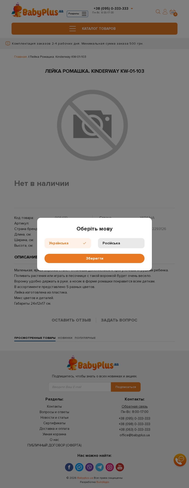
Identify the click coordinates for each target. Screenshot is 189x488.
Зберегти (94, 258)
